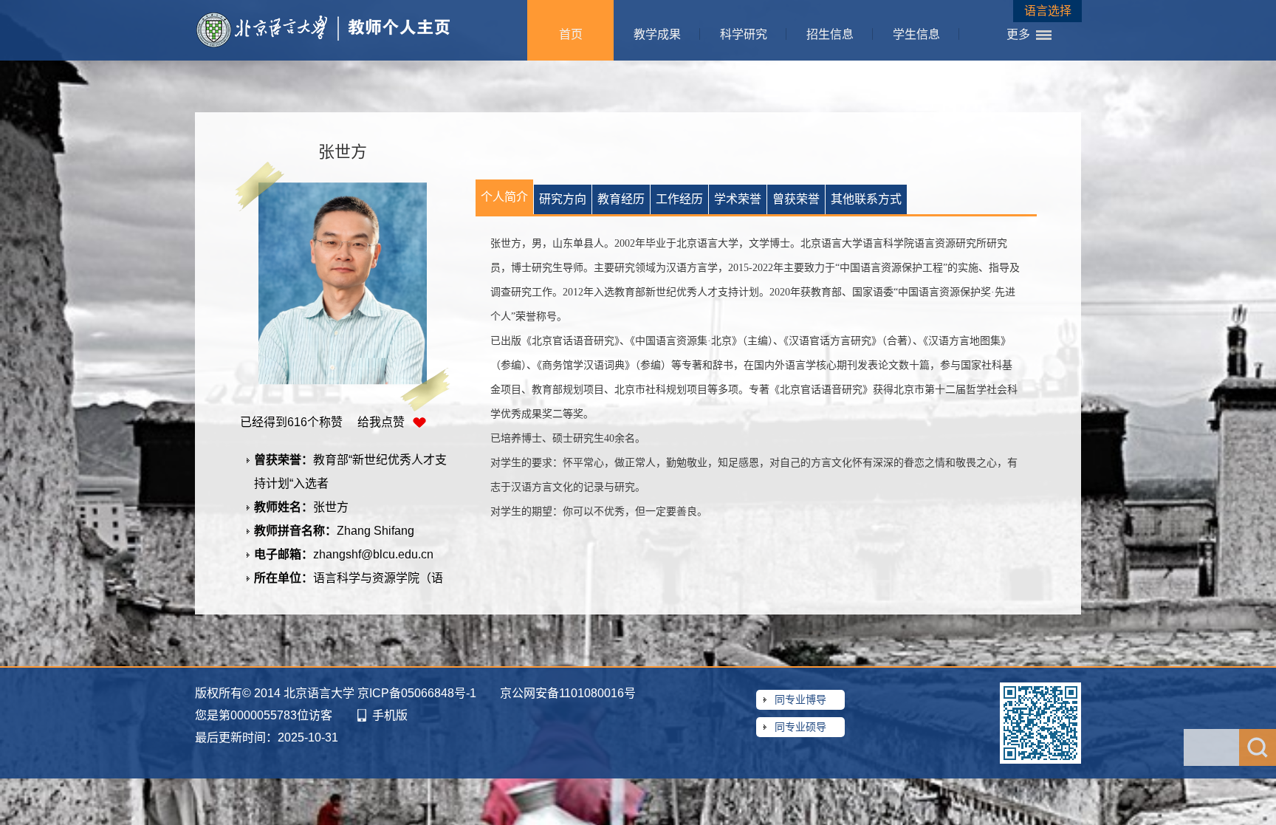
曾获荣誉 (796, 199)
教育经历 (621, 199)
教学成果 (657, 34)
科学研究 (743, 34)
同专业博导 (800, 699)
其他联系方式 (866, 199)
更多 (1018, 34)
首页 (571, 34)
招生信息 (830, 34)
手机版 (390, 715)
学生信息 (916, 34)
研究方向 (562, 199)
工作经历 (679, 199)
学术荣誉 (737, 199)
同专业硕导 (800, 727)
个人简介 (504, 197)
